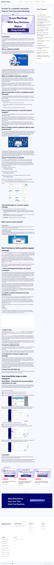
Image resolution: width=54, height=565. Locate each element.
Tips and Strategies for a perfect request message (42, 30)
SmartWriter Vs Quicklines (6, 550)
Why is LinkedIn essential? (41, 14)
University (30, 529)
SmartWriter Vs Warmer (5, 556)
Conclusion (39, 58)
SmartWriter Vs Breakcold (6, 552)
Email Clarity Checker (17, 539)
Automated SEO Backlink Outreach (19, 525)
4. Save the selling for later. (41, 45)
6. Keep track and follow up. (41, 50)
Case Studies (31, 527)
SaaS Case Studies (5, 541)
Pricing (43, 1)
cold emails (5, 335)
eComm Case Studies (5, 539)
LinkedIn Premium (5, 253)
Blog (31, 1)
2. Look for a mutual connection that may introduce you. (43, 41)
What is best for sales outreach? (42, 32)
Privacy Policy (43, 526)
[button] (20, 2)
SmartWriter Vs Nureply (5, 554)
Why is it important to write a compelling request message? (42, 19)
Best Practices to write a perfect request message (42, 35)
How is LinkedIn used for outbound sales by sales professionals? (44, 25)
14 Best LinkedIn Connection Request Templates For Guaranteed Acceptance (18, 262)
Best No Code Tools (5, 543)
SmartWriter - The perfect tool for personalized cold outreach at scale (43, 56)
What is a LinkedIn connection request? (44, 16)
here (21, 422)
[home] (6, 2)
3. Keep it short (39, 43)
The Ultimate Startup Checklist (5, 546)
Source (18, 66)
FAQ (29, 531)
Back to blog (26, 492)
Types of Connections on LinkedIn (43, 27)
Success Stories (37, 1)
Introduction (40, 13)
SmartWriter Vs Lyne (5, 548)
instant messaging (17, 331)
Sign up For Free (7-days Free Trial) (37, 500)
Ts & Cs (43, 528)
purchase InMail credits (17, 253)
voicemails (10, 335)
